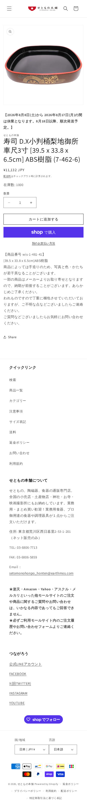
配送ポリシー (69, 791)
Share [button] (12, 337)
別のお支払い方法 (43, 243)
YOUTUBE (17, 703)
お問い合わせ (19, 453)
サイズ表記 (17, 422)
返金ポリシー (19, 442)
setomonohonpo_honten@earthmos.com (41, 573)
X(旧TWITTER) (20, 683)
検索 (12, 380)
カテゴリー (17, 401)
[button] (9, 8)
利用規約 (16, 463)
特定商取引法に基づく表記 (45, 798)
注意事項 (16, 411)
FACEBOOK (17, 674)
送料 (12, 432)
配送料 (7, 176)
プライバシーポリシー (27, 791)
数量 (6, 193)
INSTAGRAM (18, 693)
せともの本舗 (26, 784)
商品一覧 (16, 390)
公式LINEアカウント (25, 664)
